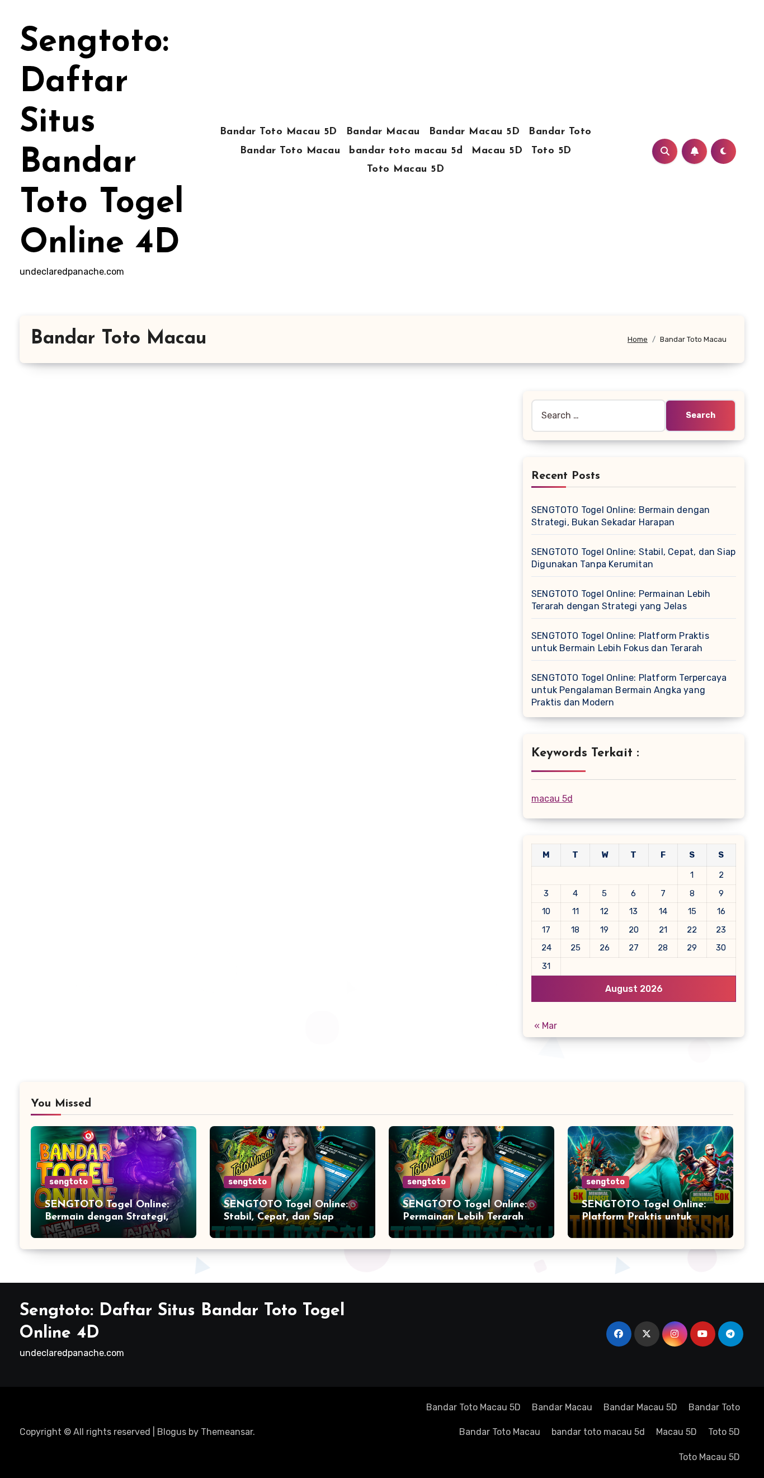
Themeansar (227, 1432)
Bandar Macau (383, 132)
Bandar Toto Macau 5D (278, 132)
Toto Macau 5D (406, 169)
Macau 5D (496, 151)
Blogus (171, 1432)
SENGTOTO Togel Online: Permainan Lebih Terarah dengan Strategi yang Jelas (469, 1217)
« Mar (545, 1025)
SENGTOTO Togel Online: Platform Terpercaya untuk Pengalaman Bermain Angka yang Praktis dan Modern (629, 690)
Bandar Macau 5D (474, 132)
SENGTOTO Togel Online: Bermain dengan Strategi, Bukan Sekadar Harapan (107, 1217)
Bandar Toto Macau (290, 151)
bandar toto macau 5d (406, 151)
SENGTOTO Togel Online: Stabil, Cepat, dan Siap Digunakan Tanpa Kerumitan (292, 1217)
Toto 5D (551, 151)
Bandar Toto (560, 132)
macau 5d (552, 798)
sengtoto (68, 1182)
